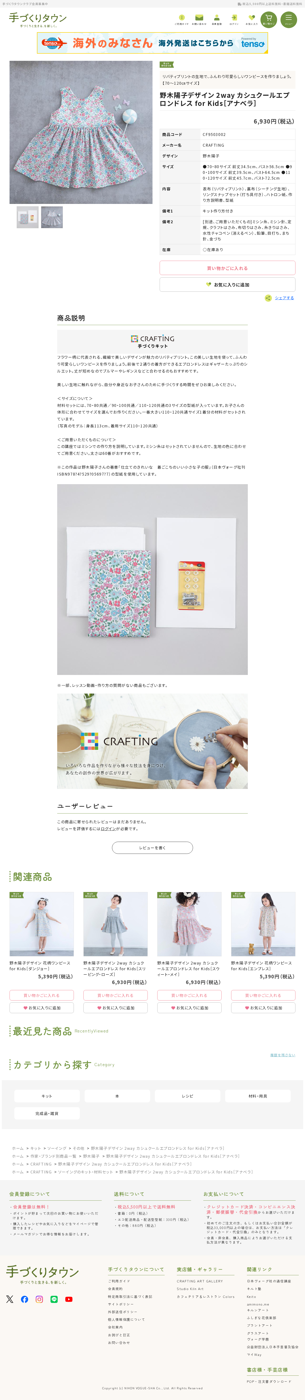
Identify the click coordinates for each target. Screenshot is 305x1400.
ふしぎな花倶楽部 (262, 1317)
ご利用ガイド (119, 1281)
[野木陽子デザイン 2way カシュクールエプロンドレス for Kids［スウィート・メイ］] (189, 924)
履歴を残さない (282, 1055)
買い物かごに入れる (227, 268)
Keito (251, 1296)
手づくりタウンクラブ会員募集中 (25, 4)
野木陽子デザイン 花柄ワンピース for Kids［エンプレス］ (261, 965)
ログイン (108, 828)
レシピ (187, 1096)
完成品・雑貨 (47, 1113)
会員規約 (115, 1288)
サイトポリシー (121, 1304)
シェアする (284, 298)
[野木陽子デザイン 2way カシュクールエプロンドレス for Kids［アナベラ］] (81, 132)
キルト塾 (254, 1288)
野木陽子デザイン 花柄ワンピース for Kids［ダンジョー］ (40, 965)
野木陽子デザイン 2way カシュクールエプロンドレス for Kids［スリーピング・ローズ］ (114, 968)
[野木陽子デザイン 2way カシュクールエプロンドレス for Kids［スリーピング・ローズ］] (115, 924)
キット (47, 1096)
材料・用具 (258, 1096)
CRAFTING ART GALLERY (200, 1281)
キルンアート (258, 1310)
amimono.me (258, 1304)
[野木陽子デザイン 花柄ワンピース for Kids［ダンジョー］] (42, 924)
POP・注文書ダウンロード (269, 1381)
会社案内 (115, 1327)
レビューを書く (152, 847)
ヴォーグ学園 (258, 1339)
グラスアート (258, 1333)
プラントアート (260, 1325)
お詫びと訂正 (119, 1335)
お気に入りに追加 (232, 284)
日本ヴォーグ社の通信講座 (269, 1281)
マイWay (254, 1354)
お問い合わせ (119, 1342)
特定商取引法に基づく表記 (130, 1296)
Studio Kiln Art (190, 1288)
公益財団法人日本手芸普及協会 (273, 1346)
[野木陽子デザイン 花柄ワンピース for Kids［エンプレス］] (263, 924)
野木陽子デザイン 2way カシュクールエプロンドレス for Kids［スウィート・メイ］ (188, 968)
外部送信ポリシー (123, 1311)
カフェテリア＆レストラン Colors (205, 1296)
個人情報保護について (126, 1319)
